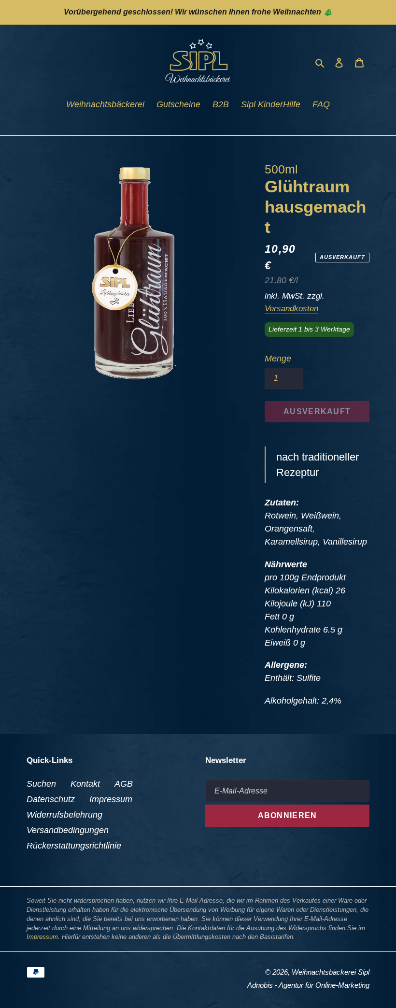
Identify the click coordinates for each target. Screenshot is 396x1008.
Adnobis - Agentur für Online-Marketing (308, 985)
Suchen (41, 784)
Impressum (110, 799)
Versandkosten (291, 308)
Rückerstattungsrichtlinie (74, 845)
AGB (123, 784)
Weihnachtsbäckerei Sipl (330, 972)
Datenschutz (51, 799)
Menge (278, 358)
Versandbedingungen (68, 830)
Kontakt (85, 784)
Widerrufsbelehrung (64, 815)
